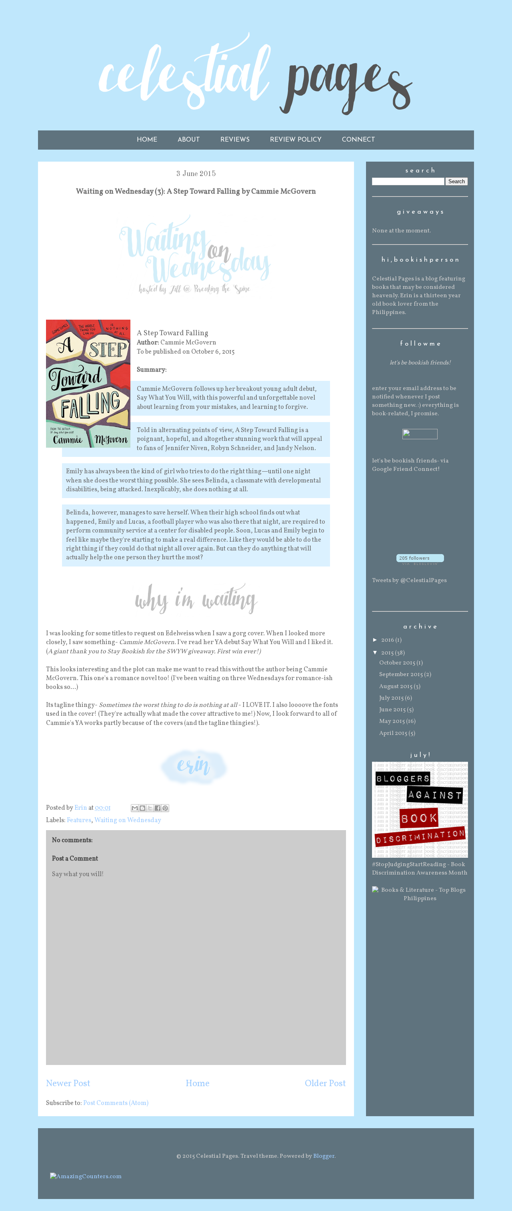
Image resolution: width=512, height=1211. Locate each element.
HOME (147, 140)
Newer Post (68, 1084)
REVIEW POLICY (296, 140)
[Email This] (135, 808)
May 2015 (392, 721)
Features (79, 820)
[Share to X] (150, 808)
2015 (388, 653)
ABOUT (189, 140)
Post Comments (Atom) (115, 1103)
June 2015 (393, 710)
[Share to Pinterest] (165, 808)
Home (198, 1084)
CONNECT (358, 140)
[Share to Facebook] (158, 808)
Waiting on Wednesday (127, 820)
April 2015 (393, 733)
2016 (388, 640)
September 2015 (401, 675)
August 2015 (396, 687)
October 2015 (397, 663)
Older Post (325, 1084)
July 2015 (392, 698)
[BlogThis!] (142, 808)
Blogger (323, 1156)
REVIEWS (235, 140)
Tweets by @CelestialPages (409, 580)
